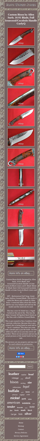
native (23, 374)
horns (28, 392)
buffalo (13, 391)
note (32, 406)
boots (17, 410)
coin (28, 394)
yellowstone (17, 387)
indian (30, 399)
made (23, 410)
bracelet (20, 407)
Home (21, 423)
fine (11, 410)
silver (28, 413)
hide (21, 414)
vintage (15, 378)
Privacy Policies (21, 433)
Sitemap (21, 426)
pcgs (22, 378)
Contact (21, 429)
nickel (15, 398)
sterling (23, 383)
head (30, 374)
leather (14, 374)
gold (22, 392)
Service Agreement (21, 436)
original (22, 395)
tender (11, 406)
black (30, 410)
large (13, 414)
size (30, 382)
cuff (33, 392)
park (24, 398)
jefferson (14, 395)
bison (14, 382)
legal (26, 386)
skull (27, 377)
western (26, 403)
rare (33, 403)
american (13, 402)
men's (26, 407)
